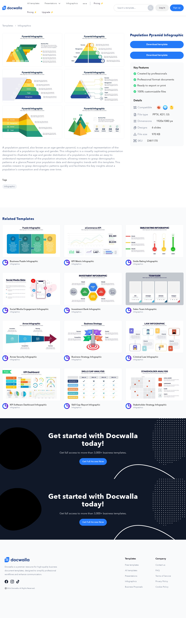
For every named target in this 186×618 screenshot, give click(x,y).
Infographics (131, 581)
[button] (53, 3)
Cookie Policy (161, 587)
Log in (162, 7)
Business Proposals (134, 587)
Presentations (131, 576)
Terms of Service (163, 576)
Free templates (132, 565)
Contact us (160, 565)
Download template (157, 44)
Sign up (176, 7)
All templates (131, 570)
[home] (12, 8)
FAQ (157, 570)
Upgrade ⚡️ (47, 12)
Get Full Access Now (93, 461)
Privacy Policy (161, 581)
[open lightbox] (32, 50)
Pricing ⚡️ (98, 3)
